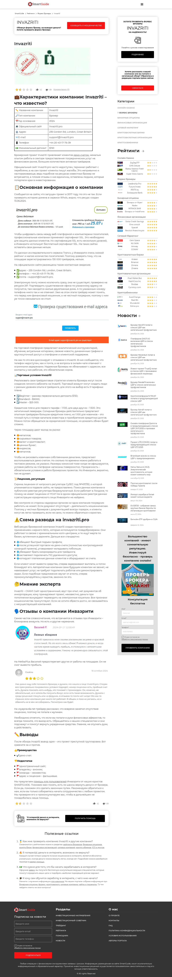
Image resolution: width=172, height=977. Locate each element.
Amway (134, 246)
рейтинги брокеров (72, 844)
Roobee (134, 284)
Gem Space (135, 240)
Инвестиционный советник (71, 920)
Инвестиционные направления (73, 915)
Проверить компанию (138, 648)
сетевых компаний (66, 847)
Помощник (62, 936)
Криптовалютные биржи (131, 133)
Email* (124, 618)
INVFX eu (135, 190)
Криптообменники (127, 142)
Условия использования (122, 936)
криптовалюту (53, 884)
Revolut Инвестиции (134, 231)
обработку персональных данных (135, 639)
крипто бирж (25, 847)
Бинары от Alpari (134, 203)
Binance (134, 262)
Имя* (123, 609)
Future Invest (135, 187)
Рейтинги (31, 13)
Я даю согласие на (135, 638)
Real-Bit (134, 300)
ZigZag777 (134, 163)
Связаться (137, 88)
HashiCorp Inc (135, 281)
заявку (32, 870)
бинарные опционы (28, 884)
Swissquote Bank (134, 193)
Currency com (134, 287)
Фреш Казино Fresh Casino (134, 170)
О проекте (114, 915)
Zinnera (134, 265)
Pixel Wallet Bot (135, 278)
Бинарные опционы (128, 118)
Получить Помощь (85, 818)
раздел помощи (36, 862)
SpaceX (135, 228)
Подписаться (33, 955)
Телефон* (125, 627)
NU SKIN (135, 243)
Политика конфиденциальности (127, 930)
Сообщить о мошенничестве (86, 25)
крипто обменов (83, 847)
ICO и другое (98, 847)
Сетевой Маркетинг (127, 128)
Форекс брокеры (44, 13)
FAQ (111, 925)
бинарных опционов (92, 844)
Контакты (114, 920)
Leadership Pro (134, 184)
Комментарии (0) (62, 90)
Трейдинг (61, 925)
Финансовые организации (132, 123)
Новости (60, 941)
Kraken (135, 259)
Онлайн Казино (126, 108)
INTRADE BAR (134, 209)
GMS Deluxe (134, 166)
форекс (42, 884)
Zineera (134, 268)
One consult (134, 225)
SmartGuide (19, 13)
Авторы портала (118, 941)
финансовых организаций (44, 847)
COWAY (134, 249)
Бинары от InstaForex (134, 212)
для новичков (57, 881)
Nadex (134, 206)
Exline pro (134, 306)
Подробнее (138, 54)
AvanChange (134, 297)
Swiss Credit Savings (135, 222)
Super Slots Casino (134, 174)
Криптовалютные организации (134, 137)
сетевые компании (69, 884)
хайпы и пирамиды (88, 884)
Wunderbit (135, 303)
